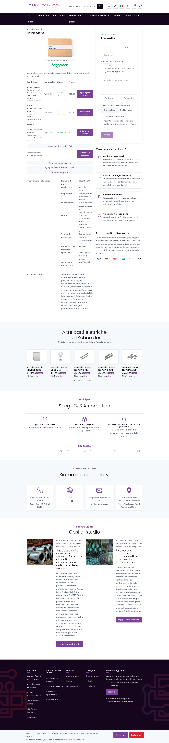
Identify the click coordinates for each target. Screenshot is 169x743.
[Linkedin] (72, 500)
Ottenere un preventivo (85, 132)
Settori (117, 15)
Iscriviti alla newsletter (114, 116)
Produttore (43, 15)
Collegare (90, 670)
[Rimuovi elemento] (122, 71)
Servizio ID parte (61, 172)
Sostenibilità (52, 699)
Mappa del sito (73, 686)
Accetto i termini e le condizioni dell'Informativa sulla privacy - (120, 124)
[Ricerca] (100, 6)
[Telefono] (109, 6)
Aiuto (136, 15)
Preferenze (136, 735)
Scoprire (70, 670)
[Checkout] (140, 6)
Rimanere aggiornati (116, 670)
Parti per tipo (59, 15)
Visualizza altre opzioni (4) (60, 146)
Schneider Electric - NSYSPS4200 (119, 68)
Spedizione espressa (61, 163)
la (53, 739)
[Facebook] (68, 500)
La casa (30, 18)
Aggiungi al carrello (85, 94)
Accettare (121, 735)
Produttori (31, 670)
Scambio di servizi (54, 686)
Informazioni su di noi (100, 15)
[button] (122, 6)
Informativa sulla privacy (72, 739)
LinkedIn (89, 681)
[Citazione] (134, 6)
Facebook (90, 686)
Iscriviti (111, 692)
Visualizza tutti (33, 717)
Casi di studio (72, 676)
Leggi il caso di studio (69, 644)
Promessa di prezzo (75, 18)
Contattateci (92, 676)
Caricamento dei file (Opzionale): (116, 105)
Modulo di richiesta (99, 504)
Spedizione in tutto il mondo (61, 167)
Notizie (128, 15)
